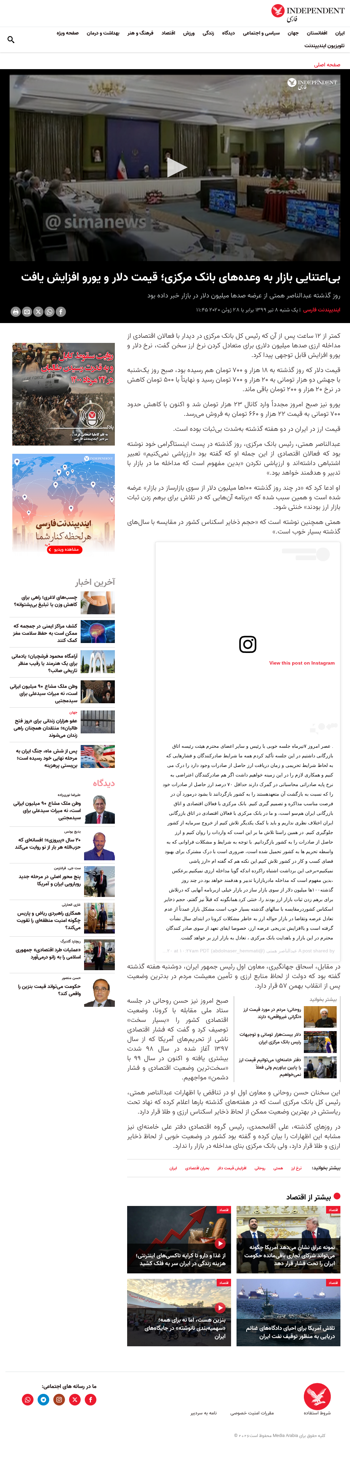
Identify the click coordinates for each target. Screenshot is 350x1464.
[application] (175, 168)
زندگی (208, 33)
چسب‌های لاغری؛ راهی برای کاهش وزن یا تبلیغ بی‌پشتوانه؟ (45, 601)
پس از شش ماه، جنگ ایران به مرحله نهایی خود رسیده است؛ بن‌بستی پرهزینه (46, 758)
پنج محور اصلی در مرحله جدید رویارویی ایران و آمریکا (50, 880)
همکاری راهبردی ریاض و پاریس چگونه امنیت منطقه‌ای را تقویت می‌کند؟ (49, 920)
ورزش (188, 33)
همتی (278, 1168)
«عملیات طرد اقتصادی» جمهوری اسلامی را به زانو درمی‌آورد (48, 953)
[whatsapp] (27, 1399)
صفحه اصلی (327, 65)
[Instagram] (59, 1399)
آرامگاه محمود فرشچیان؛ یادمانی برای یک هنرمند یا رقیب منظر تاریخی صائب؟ (44, 663)
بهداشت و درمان (103, 33)
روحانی (260, 1168)
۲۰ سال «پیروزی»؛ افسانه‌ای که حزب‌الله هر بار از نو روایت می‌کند (48, 843)
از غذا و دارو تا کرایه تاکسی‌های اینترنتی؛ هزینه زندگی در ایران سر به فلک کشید (181, 1260)
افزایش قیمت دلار (231, 1168)
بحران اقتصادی (197, 1168)
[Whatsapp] (49, 312)
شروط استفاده (317, 1413)
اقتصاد (168, 33)
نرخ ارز (296, 1168)
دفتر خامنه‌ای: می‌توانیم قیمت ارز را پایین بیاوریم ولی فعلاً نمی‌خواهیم (270, 1067)
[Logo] (312, 84)
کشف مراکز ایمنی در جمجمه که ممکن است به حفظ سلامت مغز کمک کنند (45, 633)
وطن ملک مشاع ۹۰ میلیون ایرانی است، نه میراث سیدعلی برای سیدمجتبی (43, 693)
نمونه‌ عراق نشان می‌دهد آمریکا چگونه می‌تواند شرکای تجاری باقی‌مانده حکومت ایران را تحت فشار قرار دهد (289, 1256)
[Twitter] (38, 312)
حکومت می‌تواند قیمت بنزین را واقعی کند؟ (49, 990)
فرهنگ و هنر (140, 33)
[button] (175, 167)
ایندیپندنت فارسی (321, 310)
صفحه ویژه (68, 33)
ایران (340, 33)
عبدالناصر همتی (281, 950)
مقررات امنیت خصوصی (252, 1413)
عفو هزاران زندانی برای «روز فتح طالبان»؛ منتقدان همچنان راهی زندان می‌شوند (45, 728)
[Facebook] (61, 312)
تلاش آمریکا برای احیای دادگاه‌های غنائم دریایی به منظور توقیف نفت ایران (290, 1332)
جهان (293, 33)
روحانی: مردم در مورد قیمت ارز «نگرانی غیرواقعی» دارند (272, 1013)
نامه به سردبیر (203, 1413)
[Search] (11, 40)
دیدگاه (228, 33)
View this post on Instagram (302, 663)
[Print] (16, 312)
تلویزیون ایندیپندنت (325, 46)
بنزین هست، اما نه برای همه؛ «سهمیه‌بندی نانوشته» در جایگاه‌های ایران (185, 1328)
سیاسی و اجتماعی (261, 33)
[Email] (27, 312)
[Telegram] (43, 1399)
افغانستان (317, 33)
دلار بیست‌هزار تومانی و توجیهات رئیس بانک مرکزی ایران (270, 1038)
